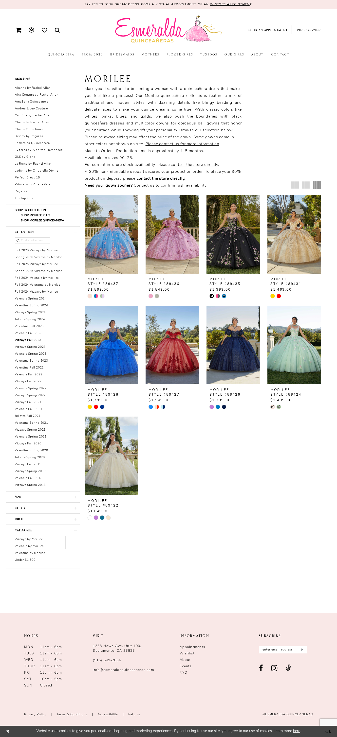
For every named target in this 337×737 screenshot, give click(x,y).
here (296, 731)
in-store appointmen (230, 4)
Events (186, 666)
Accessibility (108, 714)
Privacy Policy (35, 714)
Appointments (192, 647)
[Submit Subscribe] (301, 649)
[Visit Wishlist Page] (44, 30)
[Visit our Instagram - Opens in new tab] (274, 668)
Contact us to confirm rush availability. (170, 186)
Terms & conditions (72, 714)
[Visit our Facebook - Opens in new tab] (261, 668)
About (185, 660)
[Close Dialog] (8, 731)
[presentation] (111, 234)
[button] (18, 30)
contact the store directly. (195, 165)
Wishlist (187, 653)
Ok (328, 731)
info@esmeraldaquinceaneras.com (123, 670)
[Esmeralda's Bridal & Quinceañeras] (168, 30)
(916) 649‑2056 (107, 660)
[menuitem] (18, 30)
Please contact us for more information (182, 144)
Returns (134, 714)
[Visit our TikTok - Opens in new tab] (288, 668)
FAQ (183, 673)
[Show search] (57, 30)
